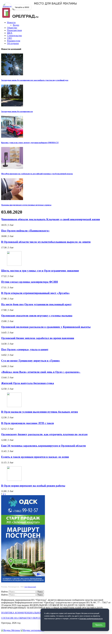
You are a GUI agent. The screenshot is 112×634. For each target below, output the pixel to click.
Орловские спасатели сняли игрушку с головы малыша (36, 315)
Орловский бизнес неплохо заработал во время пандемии (37, 338)
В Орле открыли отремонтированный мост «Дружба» (35, 293)
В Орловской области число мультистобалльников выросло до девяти (46, 241)
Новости (11, 22)
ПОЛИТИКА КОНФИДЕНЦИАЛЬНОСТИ (23, 612)
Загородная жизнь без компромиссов (17, 111)
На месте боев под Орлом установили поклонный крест (36, 304)
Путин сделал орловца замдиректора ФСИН (29, 281)
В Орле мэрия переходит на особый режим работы (33, 485)
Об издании (13, 43)
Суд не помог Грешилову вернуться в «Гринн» (30, 360)
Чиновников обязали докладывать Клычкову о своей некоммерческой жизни (50, 219)
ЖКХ (9, 33)
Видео (16, 25)
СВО (9, 38)
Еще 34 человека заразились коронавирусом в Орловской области (43, 445)
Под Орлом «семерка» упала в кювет (24, 349)
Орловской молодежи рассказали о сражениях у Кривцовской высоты (46, 326)
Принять (99, 625)
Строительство (14, 35)
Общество (12, 27)
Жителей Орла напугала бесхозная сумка (27, 383)
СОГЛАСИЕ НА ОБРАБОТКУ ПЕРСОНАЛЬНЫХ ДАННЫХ (32, 618)
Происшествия (14, 30)
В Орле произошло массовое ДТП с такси (27, 423)
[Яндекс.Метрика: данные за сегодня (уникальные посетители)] (10, 630)
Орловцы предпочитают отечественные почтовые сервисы (26, 205)
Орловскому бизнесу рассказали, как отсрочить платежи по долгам (44, 434)
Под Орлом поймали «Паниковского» (25, 230)
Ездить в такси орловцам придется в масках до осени (35, 456)
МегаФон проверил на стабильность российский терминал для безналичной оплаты (37, 174)
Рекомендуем (13, 41)
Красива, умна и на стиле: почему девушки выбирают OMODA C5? (30, 142)
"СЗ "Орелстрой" (30, 587)
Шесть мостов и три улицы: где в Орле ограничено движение (40, 270)
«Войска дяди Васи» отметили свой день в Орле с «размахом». (40, 371)
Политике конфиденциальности (91, 618)
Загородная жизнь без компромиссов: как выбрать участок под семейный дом (34, 80)
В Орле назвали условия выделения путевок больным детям (39, 411)
